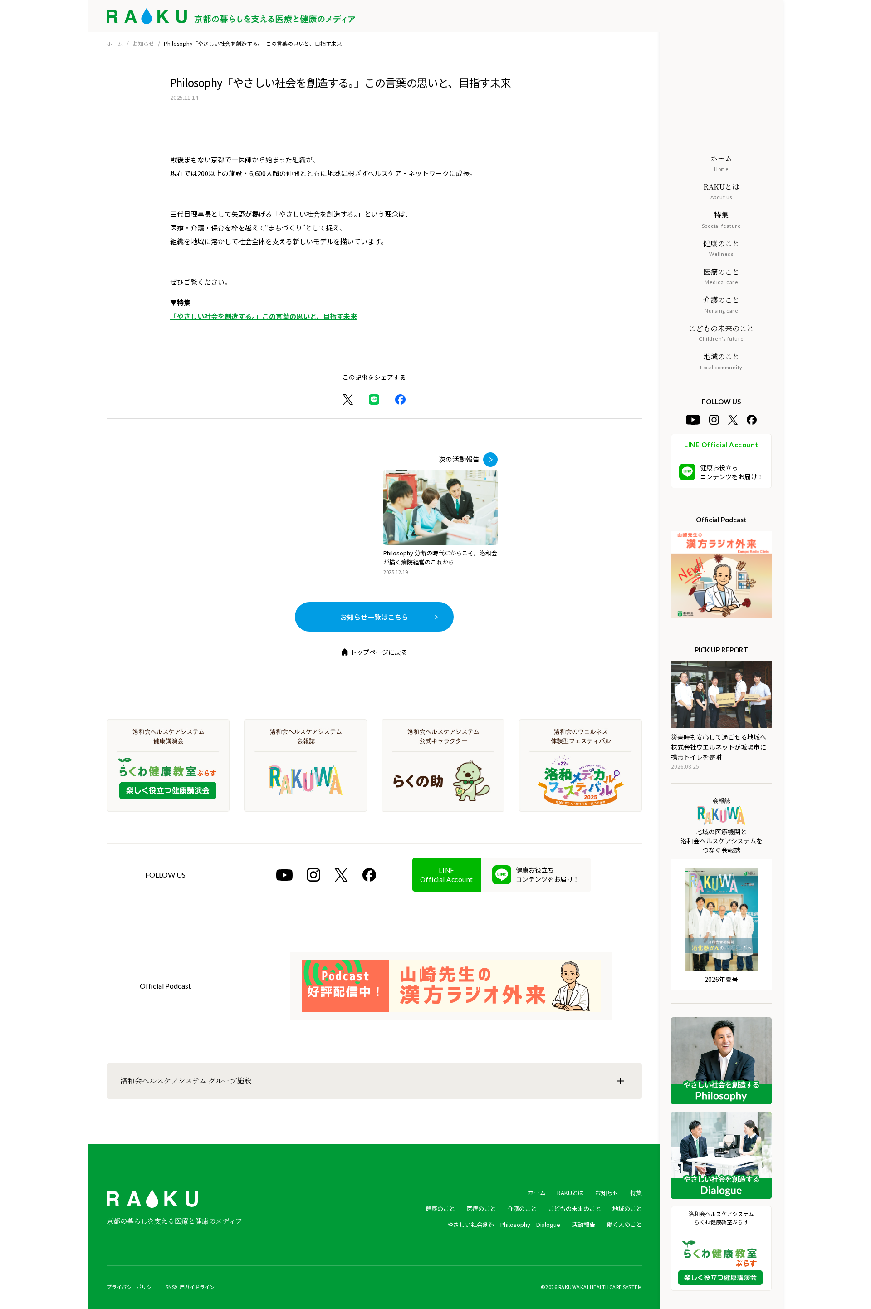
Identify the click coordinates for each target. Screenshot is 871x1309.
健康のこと (440, 1208)
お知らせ (143, 43)
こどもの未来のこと (574, 1208)
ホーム (115, 43)
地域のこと (627, 1208)
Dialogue (548, 1224)
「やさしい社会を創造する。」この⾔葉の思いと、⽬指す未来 (263, 316)
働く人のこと (624, 1224)
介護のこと (522, 1208)
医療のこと (481, 1208)
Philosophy (515, 1224)
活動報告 (583, 1224)
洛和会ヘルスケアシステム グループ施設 (185, 1080)
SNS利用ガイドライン (190, 1287)
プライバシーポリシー (132, 1287)
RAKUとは (570, 1192)
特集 (636, 1192)
